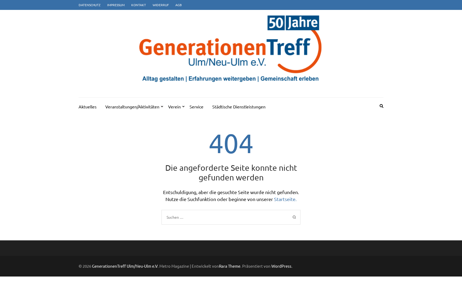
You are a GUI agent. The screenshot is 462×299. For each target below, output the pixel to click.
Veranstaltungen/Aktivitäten (132, 106)
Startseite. (285, 199)
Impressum (116, 5)
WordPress (281, 265)
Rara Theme (229, 265)
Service (196, 106)
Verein (174, 106)
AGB (178, 5)
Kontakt (138, 5)
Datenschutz (90, 5)
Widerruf (161, 5)
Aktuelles (88, 106)
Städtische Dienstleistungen (238, 106)
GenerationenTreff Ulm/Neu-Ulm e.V (124, 265)
